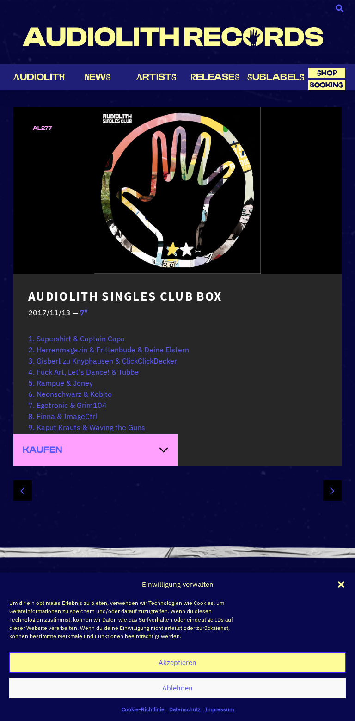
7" (84, 312)
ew (98, 76)
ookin (326, 84)
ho (327, 72)
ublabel (276, 76)
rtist (156, 76)
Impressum (219, 709)
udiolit (38, 76)
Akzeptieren (177, 662)
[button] (341, 584)
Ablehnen (177, 688)
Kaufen (42, 449)
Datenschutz (185, 709)
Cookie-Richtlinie (143, 709)
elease (215, 76)
